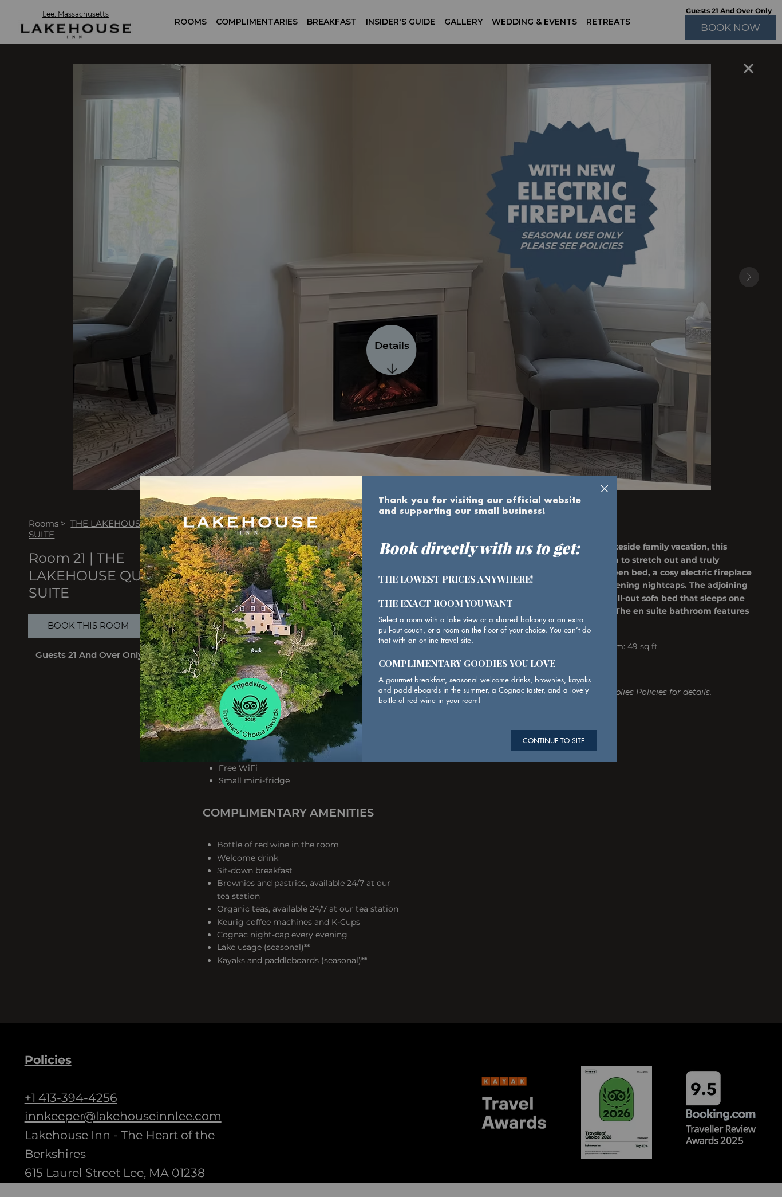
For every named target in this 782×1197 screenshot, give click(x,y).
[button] (604, 489)
